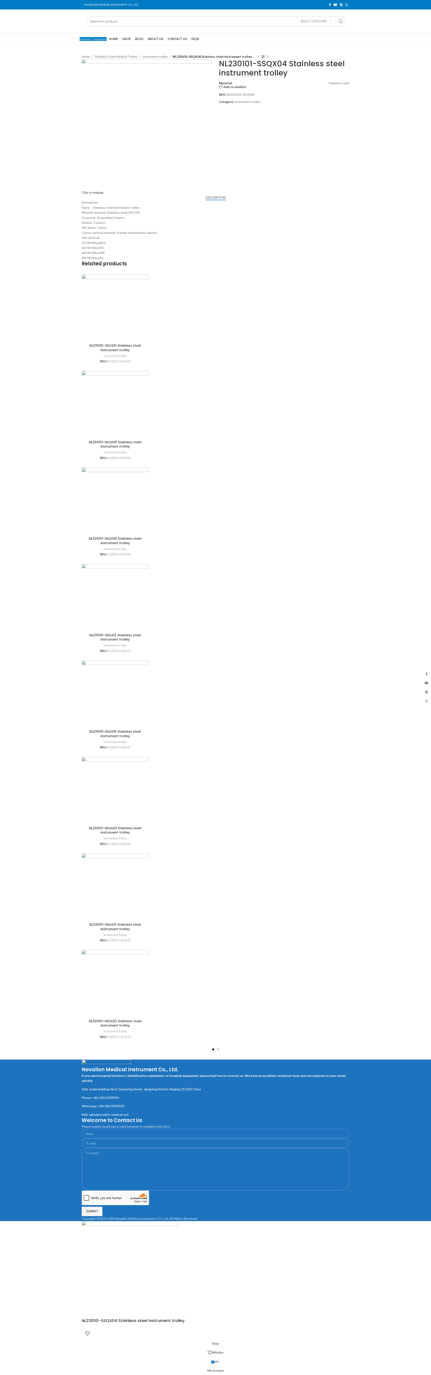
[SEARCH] (341, 21)
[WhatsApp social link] (346, 5)
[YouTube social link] (335, 5)
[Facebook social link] (330, 5)
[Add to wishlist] (87, 1333)
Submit (92, 1211)
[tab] (216, 198)
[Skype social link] (341, 5)
